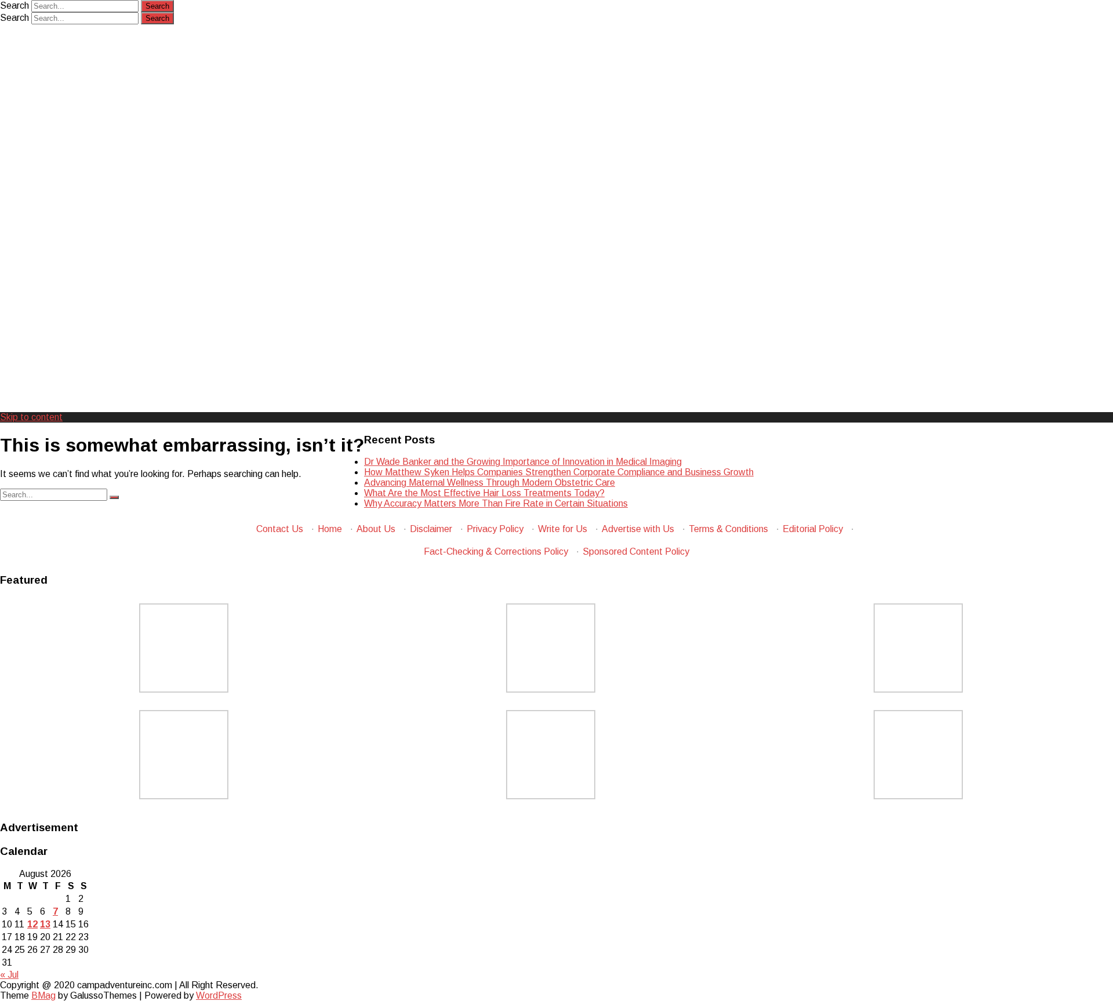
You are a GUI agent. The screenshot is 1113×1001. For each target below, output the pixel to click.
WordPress (219, 995)
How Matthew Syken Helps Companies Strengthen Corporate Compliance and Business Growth (559, 472)
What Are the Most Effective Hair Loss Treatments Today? (484, 493)
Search (14, 5)
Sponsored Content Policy (636, 551)
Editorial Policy (813, 529)
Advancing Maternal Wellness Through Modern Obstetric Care (489, 482)
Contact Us (279, 529)
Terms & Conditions (728, 529)
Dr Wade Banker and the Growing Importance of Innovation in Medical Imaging (523, 462)
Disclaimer (431, 529)
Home (330, 529)
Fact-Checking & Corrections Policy (496, 551)
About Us (376, 529)
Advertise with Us (638, 529)
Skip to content (31, 417)
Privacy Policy (495, 529)
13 (45, 924)
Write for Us (562, 529)
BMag (43, 995)
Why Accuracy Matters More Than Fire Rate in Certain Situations (496, 503)
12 (32, 924)
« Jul (9, 975)
